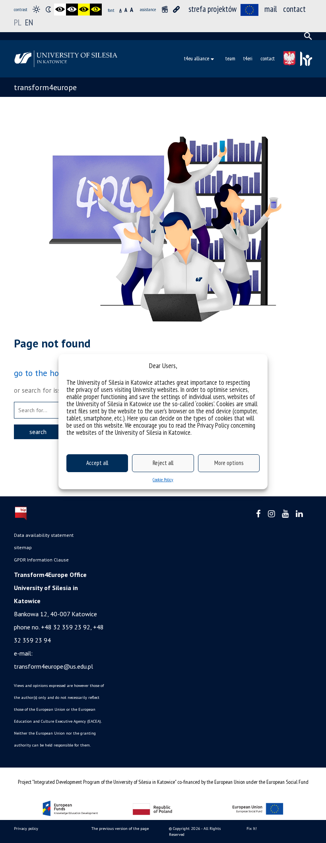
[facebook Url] (258, 514)
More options (228, 463)
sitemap (23, 547)
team (230, 58)
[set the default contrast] (36, 9)
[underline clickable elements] (176, 9)
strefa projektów (212, 9)
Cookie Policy (163, 479)
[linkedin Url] (299, 514)
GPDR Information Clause (41, 560)
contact (294, 9)
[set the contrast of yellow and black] (96, 9)
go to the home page (52, 372)
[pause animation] (165, 9)
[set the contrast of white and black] (72, 9)
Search (38, 432)
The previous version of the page (120, 828)
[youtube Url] (285, 514)
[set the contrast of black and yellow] (84, 9)
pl (17, 22)
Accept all (97, 463)
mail (270, 9)
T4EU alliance (196, 58)
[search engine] (308, 36)
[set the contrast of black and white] (60, 9)
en (29, 22)
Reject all (163, 463)
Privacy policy (26, 828)
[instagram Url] (271, 514)
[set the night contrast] (48, 9)
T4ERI (247, 58)
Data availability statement (44, 535)
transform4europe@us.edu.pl (53, 666)
